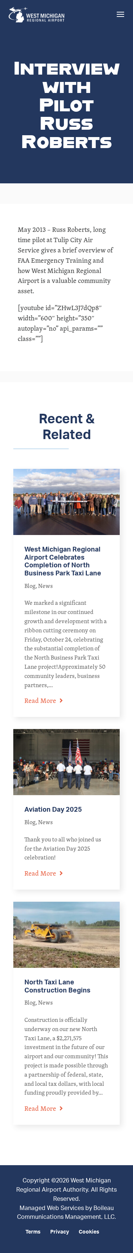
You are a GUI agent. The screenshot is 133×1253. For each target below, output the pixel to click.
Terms (33, 1232)
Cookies (89, 1232)
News (45, 586)
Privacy (59, 1232)
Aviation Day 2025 (53, 810)
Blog (29, 586)
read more (40, 700)
